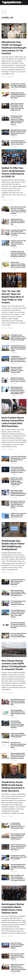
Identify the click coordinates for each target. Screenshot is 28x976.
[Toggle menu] (25, 2)
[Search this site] (22, 2)
